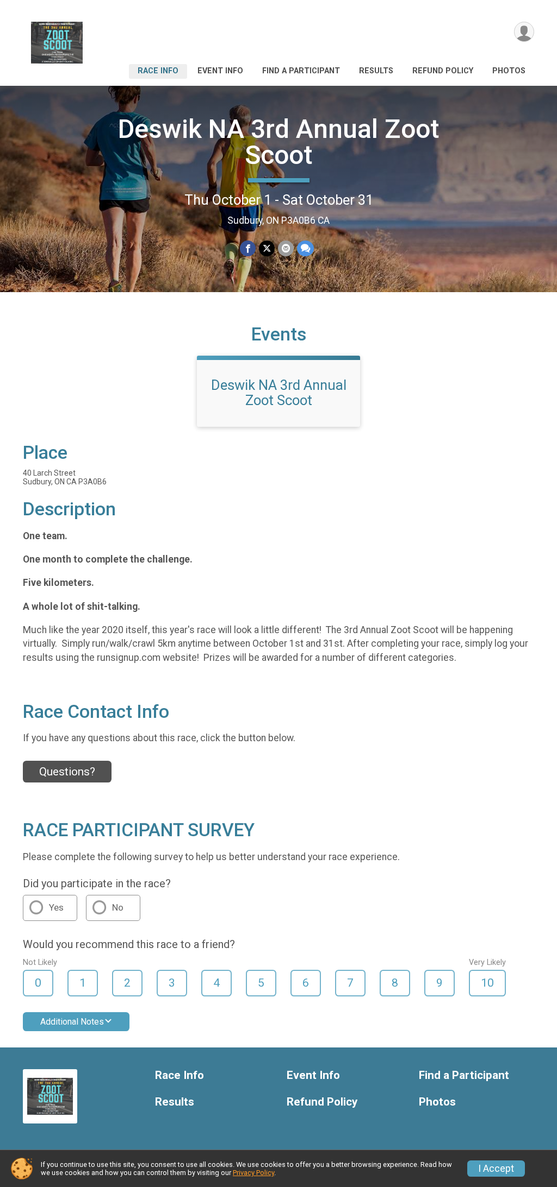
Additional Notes (72, 1021)
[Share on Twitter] (267, 248)
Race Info (158, 70)
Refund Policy (442, 70)
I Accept (496, 1168)
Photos (508, 70)
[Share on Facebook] (248, 248)
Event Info (220, 70)
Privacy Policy (253, 1173)
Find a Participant (301, 70)
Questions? (67, 771)
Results (376, 70)
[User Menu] (524, 32)
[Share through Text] (305, 248)
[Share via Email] (286, 248)
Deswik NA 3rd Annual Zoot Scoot (278, 142)
